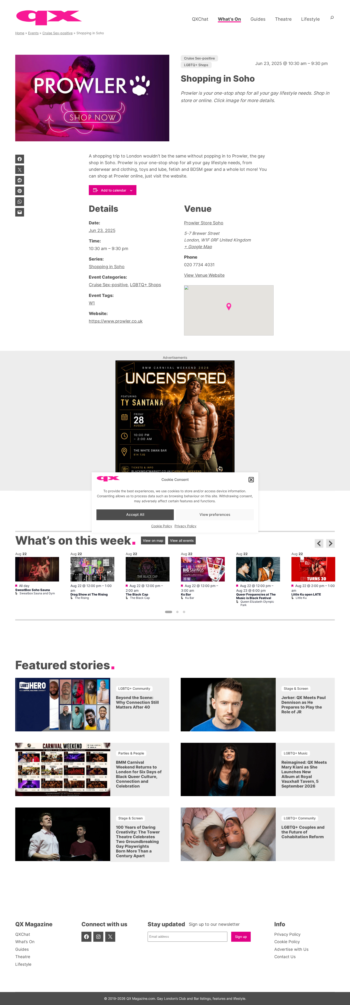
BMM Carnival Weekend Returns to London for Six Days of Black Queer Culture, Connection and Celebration (139, 774)
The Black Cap (137, 594)
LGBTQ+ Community (134, 688)
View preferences (215, 514)
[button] (251, 479)
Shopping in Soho (107, 266)
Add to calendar (113, 190)
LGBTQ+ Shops (196, 65)
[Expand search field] (332, 19)
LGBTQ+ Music (296, 753)
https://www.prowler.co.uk (116, 321)
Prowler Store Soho (203, 222)
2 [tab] (177, 612)
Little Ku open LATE (306, 594)
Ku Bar (186, 594)
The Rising (82, 598)
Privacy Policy (185, 526)
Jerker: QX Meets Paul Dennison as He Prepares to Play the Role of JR (303, 704)
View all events (182, 540)
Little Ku (301, 598)
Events (33, 33)
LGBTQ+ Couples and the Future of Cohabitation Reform (303, 832)
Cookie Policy (161, 526)
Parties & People (131, 753)
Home (19, 33)
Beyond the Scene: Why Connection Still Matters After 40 (137, 702)
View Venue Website (204, 275)
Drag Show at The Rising (89, 594)
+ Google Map (198, 246)
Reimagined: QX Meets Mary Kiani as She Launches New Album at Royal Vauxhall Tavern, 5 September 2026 (304, 774)
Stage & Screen (296, 688)
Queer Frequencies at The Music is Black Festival (256, 596)
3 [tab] (184, 612)
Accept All (135, 514)
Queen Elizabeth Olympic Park (257, 603)
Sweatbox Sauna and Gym (37, 593)
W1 (92, 303)
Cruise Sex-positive (57, 33)
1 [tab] (168, 612)
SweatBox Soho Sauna (32, 590)
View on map (153, 540)
